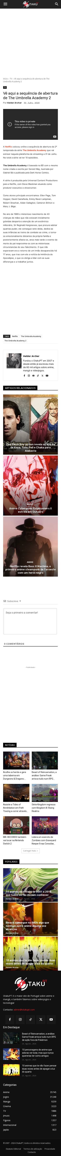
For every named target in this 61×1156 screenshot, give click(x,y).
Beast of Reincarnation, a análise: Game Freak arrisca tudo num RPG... (44, 775)
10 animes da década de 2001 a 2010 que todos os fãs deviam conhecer (28, 893)
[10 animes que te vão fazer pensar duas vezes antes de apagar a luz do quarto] (30, 953)
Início (5, 78)
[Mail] (33, 375)
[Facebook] (24, 375)
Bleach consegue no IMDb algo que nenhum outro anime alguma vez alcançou (27, 926)
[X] (42, 375)
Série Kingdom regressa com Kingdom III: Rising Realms (43, 807)
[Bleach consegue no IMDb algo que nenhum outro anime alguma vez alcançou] (30, 919)
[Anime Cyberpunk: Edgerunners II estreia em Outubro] (30, 485)
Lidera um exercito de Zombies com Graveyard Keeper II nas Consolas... (44, 840)
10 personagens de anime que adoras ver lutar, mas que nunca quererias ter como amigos (37, 1052)
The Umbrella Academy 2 (15, 340)
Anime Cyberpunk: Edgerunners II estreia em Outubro (30, 510)
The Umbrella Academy (31, 336)
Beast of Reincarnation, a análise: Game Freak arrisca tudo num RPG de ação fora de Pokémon (39, 1036)
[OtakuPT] (30, 4)
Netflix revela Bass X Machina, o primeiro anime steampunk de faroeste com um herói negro (30, 569)
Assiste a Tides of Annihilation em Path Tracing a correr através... (15, 807)
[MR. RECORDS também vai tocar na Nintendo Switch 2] (16, 825)
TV (11, 78)
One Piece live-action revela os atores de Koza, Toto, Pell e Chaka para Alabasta (30, 447)
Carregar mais (29, 850)
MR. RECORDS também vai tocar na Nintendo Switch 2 (14, 840)
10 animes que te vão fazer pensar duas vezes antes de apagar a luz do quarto (30, 962)
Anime (30, 504)
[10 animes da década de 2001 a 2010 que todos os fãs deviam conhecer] (30, 885)
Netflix (15, 336)
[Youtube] (47, 375)
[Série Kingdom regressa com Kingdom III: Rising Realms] (45, 793)
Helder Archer (14, 103)
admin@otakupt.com (24, 1009)
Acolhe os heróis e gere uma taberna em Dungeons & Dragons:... (14, 775)
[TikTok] (38, 375)
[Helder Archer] (14, 365)
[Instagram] (29, 375)
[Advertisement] (30, 43)
